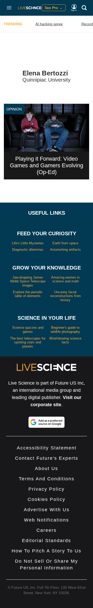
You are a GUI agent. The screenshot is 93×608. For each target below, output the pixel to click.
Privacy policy (46, 489)
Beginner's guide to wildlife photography (65, 330)
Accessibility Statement (46, 447)
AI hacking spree (49, 24)
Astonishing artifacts (65, 249)
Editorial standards (46, 540)
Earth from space (65, 243)
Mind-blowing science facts (65, 340)
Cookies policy (46, 499)
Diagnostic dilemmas (27, 249)
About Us (46, 468)
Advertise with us (46, 509)
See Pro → (54, 8)
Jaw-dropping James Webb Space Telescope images (27, 281)
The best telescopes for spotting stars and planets (27, 342)
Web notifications (46, 520)
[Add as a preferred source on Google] (46, 422)
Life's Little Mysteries (28, 243)
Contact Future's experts (46, 458)
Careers (46, 530)
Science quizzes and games (27, 330)
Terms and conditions (46, 478)
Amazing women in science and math (65, 279)
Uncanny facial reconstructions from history (65, 296)
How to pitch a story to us (46, 550)
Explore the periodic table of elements (28, 294)
